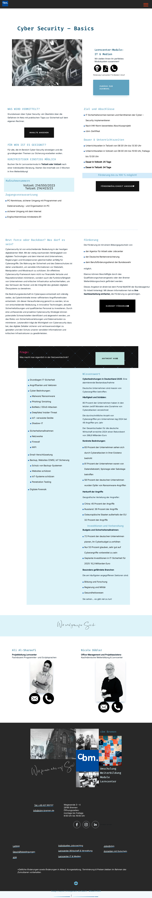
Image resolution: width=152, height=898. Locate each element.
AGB (15, 857)
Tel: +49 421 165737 (43, 805)
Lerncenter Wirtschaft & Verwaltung (75, 851)
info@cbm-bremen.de (43, 810)
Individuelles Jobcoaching (70, 845)
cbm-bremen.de (62, 896)
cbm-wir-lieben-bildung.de (85, 896)
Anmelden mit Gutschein (115, 851)
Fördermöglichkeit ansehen (117, 186)
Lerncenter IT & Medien (69, 856)
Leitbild (16, 846)
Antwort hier (110, 358)
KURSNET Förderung (117, 306)
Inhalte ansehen (39, 132)
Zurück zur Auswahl (106, 87)
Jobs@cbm (109, 846)
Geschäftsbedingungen (24, 852)
